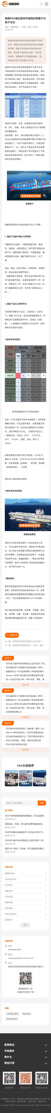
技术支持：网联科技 (36, 1101)
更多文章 (25, 685)
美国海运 (9, 1044)
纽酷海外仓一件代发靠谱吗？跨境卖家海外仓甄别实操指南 (26, 671)
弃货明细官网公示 (14, 712)
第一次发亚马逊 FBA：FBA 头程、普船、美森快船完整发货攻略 (26, 679)
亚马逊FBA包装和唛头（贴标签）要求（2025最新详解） (26, 728)
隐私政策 (22, 1101)
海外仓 (8, 1056)
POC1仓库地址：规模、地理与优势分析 (23, 740)
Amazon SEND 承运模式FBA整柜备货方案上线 (26, 675)
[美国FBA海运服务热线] (44, 4)
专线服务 (9, 1050)
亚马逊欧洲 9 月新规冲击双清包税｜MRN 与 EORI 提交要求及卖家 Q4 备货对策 (26, 667)
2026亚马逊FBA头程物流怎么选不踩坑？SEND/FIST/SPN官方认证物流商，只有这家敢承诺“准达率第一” (26, 663)
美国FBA (9, 67)
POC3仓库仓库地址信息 (16, 744)
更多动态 (25, 750)
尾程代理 (9, 1063)
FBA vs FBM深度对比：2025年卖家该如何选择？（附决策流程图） (26, 732)
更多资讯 (25, 717)
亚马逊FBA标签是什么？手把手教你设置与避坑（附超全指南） (26, 736)
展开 (25, 925)
